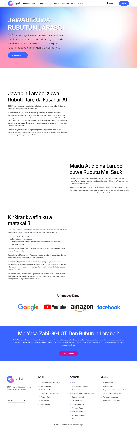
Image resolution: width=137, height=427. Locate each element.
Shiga (111, 3)
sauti (50, 264)
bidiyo (102, 342)
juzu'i (20, 232)
